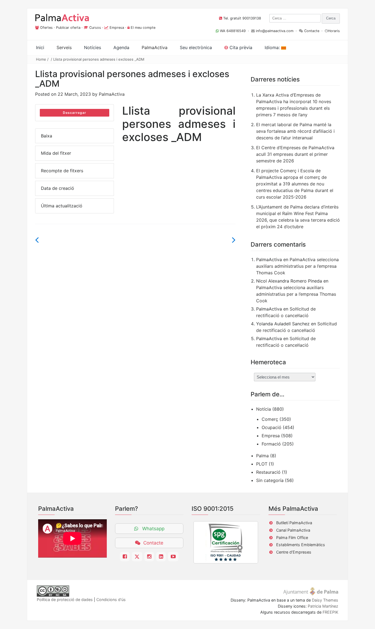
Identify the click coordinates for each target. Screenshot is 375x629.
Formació (271, 444)
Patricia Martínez (323, 606)
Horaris (334, 31)
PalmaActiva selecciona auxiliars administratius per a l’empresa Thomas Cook (297, 266)
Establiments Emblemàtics (300, 544)
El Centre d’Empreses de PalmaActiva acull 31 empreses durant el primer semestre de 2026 (295, 154)
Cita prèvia (240, 47)
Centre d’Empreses (293, 552)
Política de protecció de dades (65, 599)
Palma (262, 455)
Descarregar (74, 113)
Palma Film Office (292, 537)
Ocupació (271, 427)
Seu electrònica (196, 47)
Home (41, 59)
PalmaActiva (112, 94)
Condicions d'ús (111, 599)
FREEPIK (330, 612)
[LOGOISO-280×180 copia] (226, 542)
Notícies (92, 47)
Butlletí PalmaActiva (294, 522)
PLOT (261, 464)
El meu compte (143, 28)
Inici (40, 47)
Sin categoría (270, 480)
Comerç (270, 419)
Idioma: (273, 47)
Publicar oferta (68, 28)
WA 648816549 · (235, 31)
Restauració (268, 472)
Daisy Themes (325, 600)
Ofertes (46, 28)
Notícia (263, 409)
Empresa (117, 28)
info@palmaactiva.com (274, 31)
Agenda (121, 47)
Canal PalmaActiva (293, 530)
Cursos (95, 28)
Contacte (311, 31)
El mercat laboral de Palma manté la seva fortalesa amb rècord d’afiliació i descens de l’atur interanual (295, 131)
